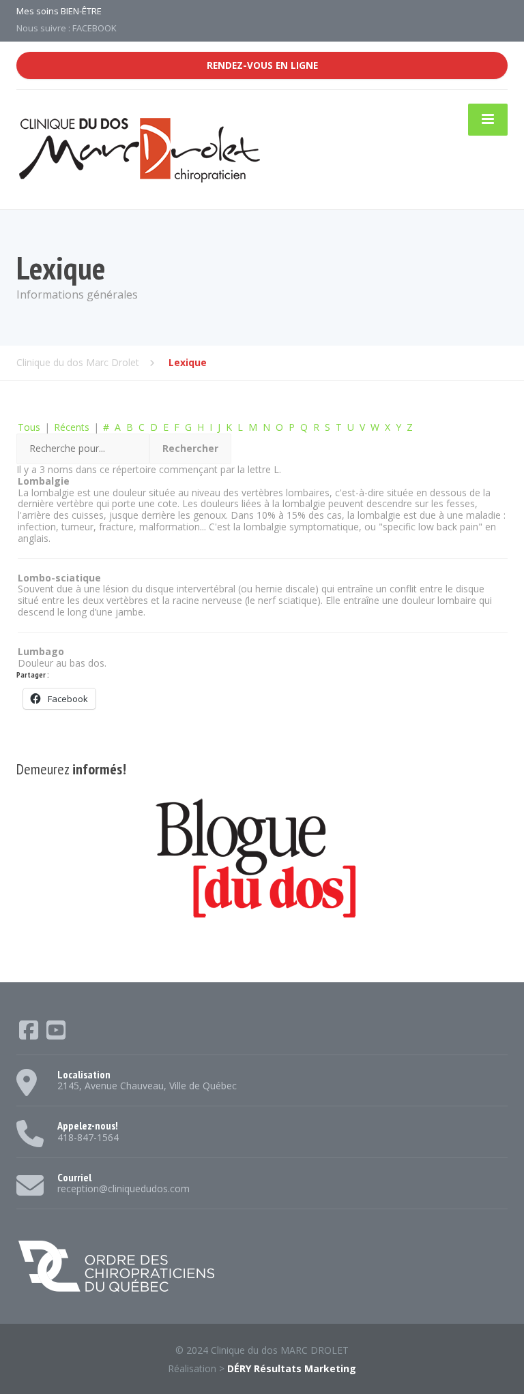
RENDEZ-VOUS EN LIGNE (262, 65)
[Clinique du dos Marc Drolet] (139, 148)
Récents (71, 427)
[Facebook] (30, 1034)
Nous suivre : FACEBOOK (66, 28)
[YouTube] (56, 1034)
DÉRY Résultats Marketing (291, 1368)
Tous (29, 427)
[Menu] (488, 119)
